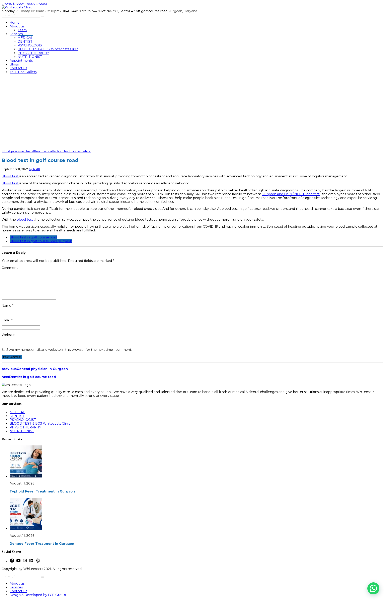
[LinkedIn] (31, 562)
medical (85, 151)
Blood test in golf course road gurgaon (41, 241)
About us (17, 26)
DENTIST (25, 41)
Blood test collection (48, 151)
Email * (7, 320)
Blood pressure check (17, 151)
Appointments (21, 60)
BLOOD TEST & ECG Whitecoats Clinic (48, 49)
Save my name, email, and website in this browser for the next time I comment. (69, 350)
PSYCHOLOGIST (31, 45)
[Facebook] (12, 562)
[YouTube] (18, 562)
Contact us (18, 68)
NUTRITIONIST (30, 57)
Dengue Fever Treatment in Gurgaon (42, 544)
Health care (71, 151)
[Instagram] (24, 562)
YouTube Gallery (23, 72)
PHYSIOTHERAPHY (33, 53)
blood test (25, 219)
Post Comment (12, 356)
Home (14, 22)
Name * (7, 306)
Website (8, 335)
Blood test (10, 176)
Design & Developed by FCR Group (38, 595)
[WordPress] (37, 562)
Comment (10, 268)
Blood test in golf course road (33, 237)
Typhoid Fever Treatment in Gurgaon (42, 491)
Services (16, 34)
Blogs (14, 64)
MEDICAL (25, 38)
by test (33, 169)
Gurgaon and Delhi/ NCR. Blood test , (291, 194)
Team (22, 30)
